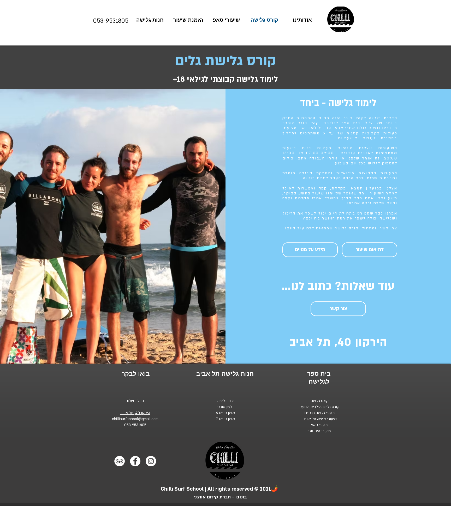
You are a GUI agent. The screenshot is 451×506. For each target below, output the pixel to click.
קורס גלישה (320, 400)
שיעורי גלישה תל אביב (320, 418)
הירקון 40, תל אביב (135, 412)
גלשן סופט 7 (225, 418)
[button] (310, 249)
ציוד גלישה (225, 400)
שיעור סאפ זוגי (319, 430)
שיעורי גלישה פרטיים (319, 412)
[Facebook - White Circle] (135, 461)
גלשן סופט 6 (225, 412)
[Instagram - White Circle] (151, 461)
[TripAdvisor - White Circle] (119, 461)
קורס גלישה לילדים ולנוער (319, 406)
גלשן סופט (225, 406)
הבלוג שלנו (135, 400)
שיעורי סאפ (319, 424)
